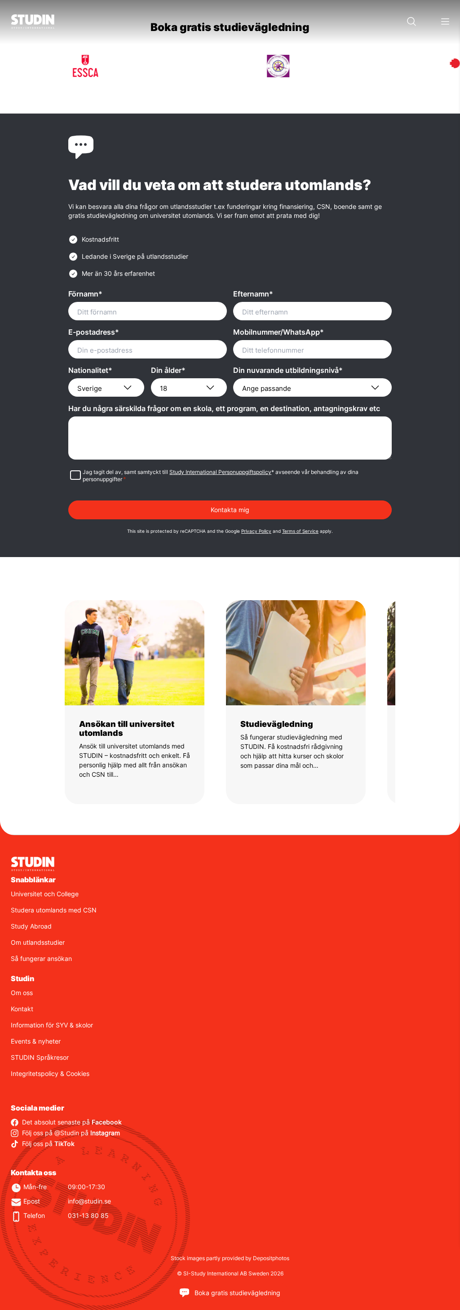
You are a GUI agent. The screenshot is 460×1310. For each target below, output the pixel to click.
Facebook (107, 1122)
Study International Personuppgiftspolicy (220, 472)
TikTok (64, 1143)
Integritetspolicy (34, 1073)
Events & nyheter (36, 1041)
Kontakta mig (230, 509)
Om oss (22, 992)
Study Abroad (31, 926)
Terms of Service (300, 531)
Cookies (77, 1073)
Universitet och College (45, 894)
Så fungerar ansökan (41, 958)
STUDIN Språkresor (40, 1057)
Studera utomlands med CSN (54, 910)
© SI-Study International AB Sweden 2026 (230, 1273)
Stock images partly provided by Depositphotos (230, 1258)
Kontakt (22, 1009)
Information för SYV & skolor (52, 1025)
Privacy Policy (256, 531)
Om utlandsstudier (38, 942)
